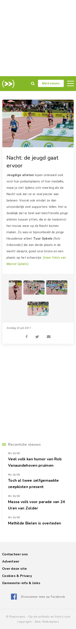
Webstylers (50, 622)
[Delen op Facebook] (27, 334)
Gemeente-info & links (21, 583)
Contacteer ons (15, 554)
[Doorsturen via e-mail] (48, 334)
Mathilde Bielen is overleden (34, 523)
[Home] (7, 84)
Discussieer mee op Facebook (43, 597)
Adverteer (10, 561)
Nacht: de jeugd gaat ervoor (32, 161)
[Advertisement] (38, 38)
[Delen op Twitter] (37, 334)
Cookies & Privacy (17, 576)
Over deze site (14, 568)
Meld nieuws (51, 83)
